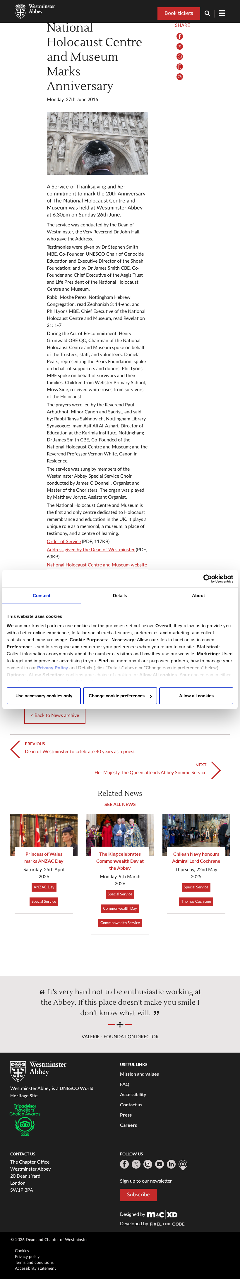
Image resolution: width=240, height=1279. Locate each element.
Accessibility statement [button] (35, 1268)
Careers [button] (128, 1125)
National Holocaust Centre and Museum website (97, 565)
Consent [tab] (41, 595)
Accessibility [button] (133, 1094)
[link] (162, 1214)
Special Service (44, 902)
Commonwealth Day (120, 909)
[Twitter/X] (136, 1164)
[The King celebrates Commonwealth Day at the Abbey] (120, 835)
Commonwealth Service (120, 923)
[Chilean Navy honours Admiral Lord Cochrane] (196, 835)
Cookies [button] (22, 1251)
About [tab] (198, 595)
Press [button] (126, 1114)
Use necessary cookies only (44, 695)
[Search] (210, 14)
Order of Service (64, 541)
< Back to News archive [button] (55, 715)
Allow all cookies (196, 695)
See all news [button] (120, 804)
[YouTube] (159, 1164)
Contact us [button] (131, 1104)
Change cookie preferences (117, 695)
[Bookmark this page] (179, 66)
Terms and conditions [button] (34, 1263)
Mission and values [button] (139, 1074)
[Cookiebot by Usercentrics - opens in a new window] (207, 578)
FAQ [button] (124, 1084)
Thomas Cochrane (196, 902)
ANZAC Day (44, 887)
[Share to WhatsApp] (179, 56)
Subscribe (138, 1194)
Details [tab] (120, 595)
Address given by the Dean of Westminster (91, 549)
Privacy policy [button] (27, 1257)
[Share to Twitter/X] (179, 46)
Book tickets (178, 13)
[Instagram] (147, 1164)
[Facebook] (124, 1164)
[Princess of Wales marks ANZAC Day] (44, 835)
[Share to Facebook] (179, 36)
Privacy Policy (52, 667)
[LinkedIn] (171, 1164)
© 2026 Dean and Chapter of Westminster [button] (49, 1240)
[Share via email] (179, 76)
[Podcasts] (183, 1165)
